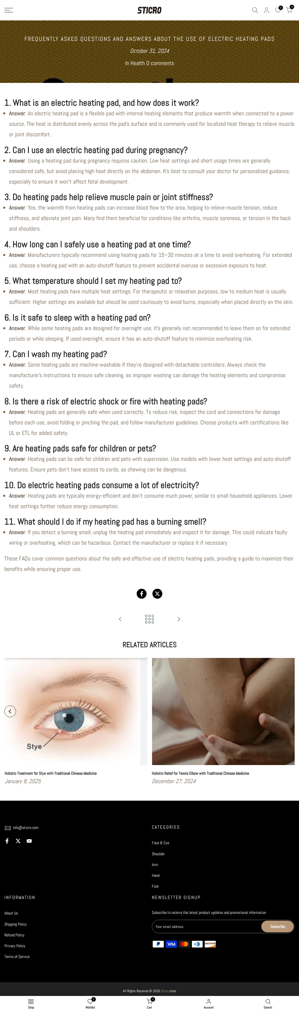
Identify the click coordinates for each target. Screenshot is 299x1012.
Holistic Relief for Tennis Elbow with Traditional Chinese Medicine (200, 773)
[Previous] (10, 711)
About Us (11, 913)
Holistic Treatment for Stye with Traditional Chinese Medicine (50, 773)
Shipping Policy (15, 924)
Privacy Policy (14, 945)
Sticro (164, 991)
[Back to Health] (149, 619)
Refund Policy (14, 935)
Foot (155, 886)
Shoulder (158, 853)
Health (138, 63)
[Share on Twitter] (157, 594)
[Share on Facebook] (142, 594)
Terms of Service (16, 956)
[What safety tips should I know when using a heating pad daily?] (120, 619)
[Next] (289, 711)
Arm (155, 864)
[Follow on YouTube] (29, 840)
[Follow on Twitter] (18, 840)
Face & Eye (160, 842)
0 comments (160, 63)
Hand (155, 875)
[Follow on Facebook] (7, 840)
